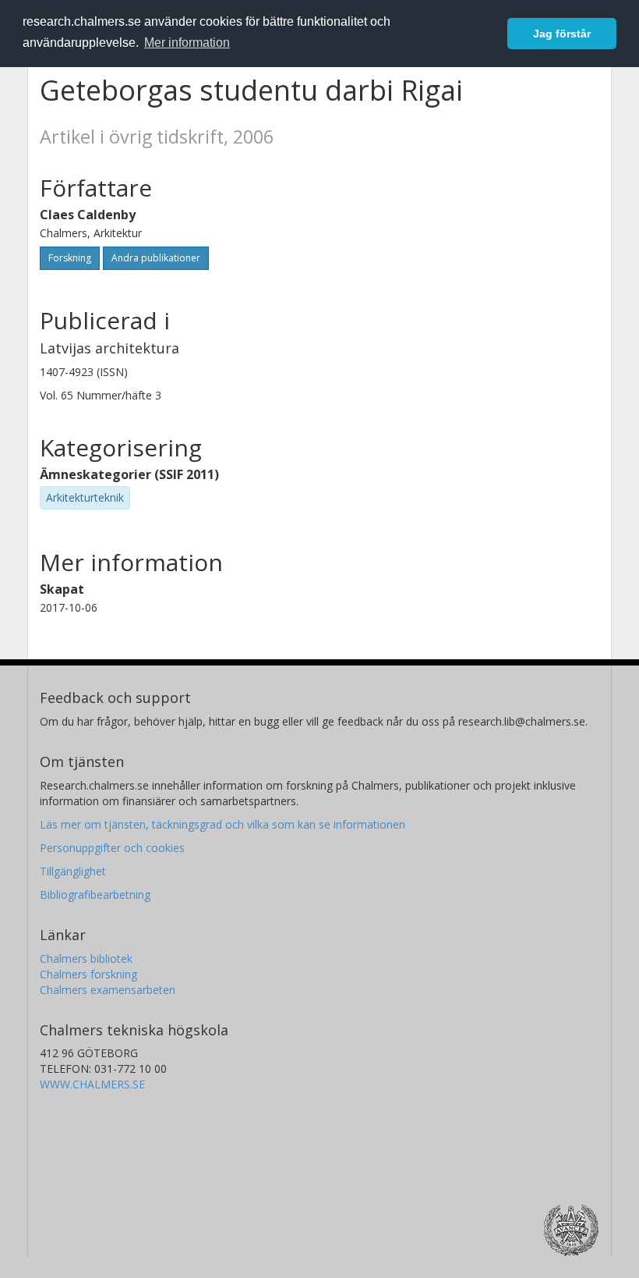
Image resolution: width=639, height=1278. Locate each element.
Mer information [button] (187, 42)
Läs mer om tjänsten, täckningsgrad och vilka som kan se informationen (222, 824)
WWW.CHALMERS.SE (92, 1084)
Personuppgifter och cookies (112, 847)
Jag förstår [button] (562, 33)
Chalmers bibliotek (86, 958)
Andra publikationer (155, 257)
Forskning (69, 257)
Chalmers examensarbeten (107, 989)
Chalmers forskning (88, 974)
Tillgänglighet (73, 871)
